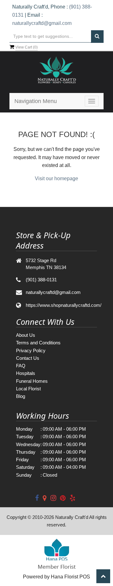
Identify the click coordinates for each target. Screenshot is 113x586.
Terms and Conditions (38, 342)
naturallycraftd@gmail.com (42, 23)
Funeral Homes (32, 381)
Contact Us (27, 358)
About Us (25, 335)
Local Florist (28, 388)
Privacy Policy (31, 350)
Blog (20, 396)
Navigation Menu (35, 101)
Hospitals (25, 373)
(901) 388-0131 (41, 279)
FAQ (20, 365)
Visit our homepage (56, 178)
